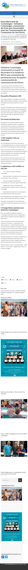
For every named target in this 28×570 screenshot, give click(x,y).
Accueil (3, 34)
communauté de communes (8, 290)
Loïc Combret (15, 292)
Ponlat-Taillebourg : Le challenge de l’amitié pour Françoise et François (13, 473)
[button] (14, 13)
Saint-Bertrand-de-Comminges (13, 44)
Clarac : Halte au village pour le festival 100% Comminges (14, 434)
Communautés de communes (7, 43)
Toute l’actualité (10, 34)
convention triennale (20, 290)
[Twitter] (6, 557)
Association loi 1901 (15, 564)
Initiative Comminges (6, 292)
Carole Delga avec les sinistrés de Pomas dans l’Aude (14, 332)
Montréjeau (3, 44)
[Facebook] (2, 557)
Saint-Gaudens (24, 44)
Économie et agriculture (19, 43)
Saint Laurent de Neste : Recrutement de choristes (13, 392)
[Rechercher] (20, 480)
